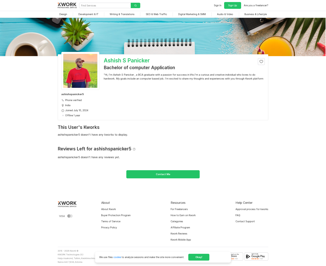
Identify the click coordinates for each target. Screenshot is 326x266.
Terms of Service (110, 221)
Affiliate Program (180, 227)
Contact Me (163, 174)
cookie (117, 257)
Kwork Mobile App (181, 239)
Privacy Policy (109, 227)
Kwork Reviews (179, 233)
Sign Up (232, 5)
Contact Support (245, 221)
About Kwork (108, 209)
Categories (177, 221)
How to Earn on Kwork (183, 215)
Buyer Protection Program (116, 215)
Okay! (198, 257)
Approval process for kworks (252, 209)
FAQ (238, 215)
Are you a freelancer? (256, 5)
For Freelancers (179, 209)
